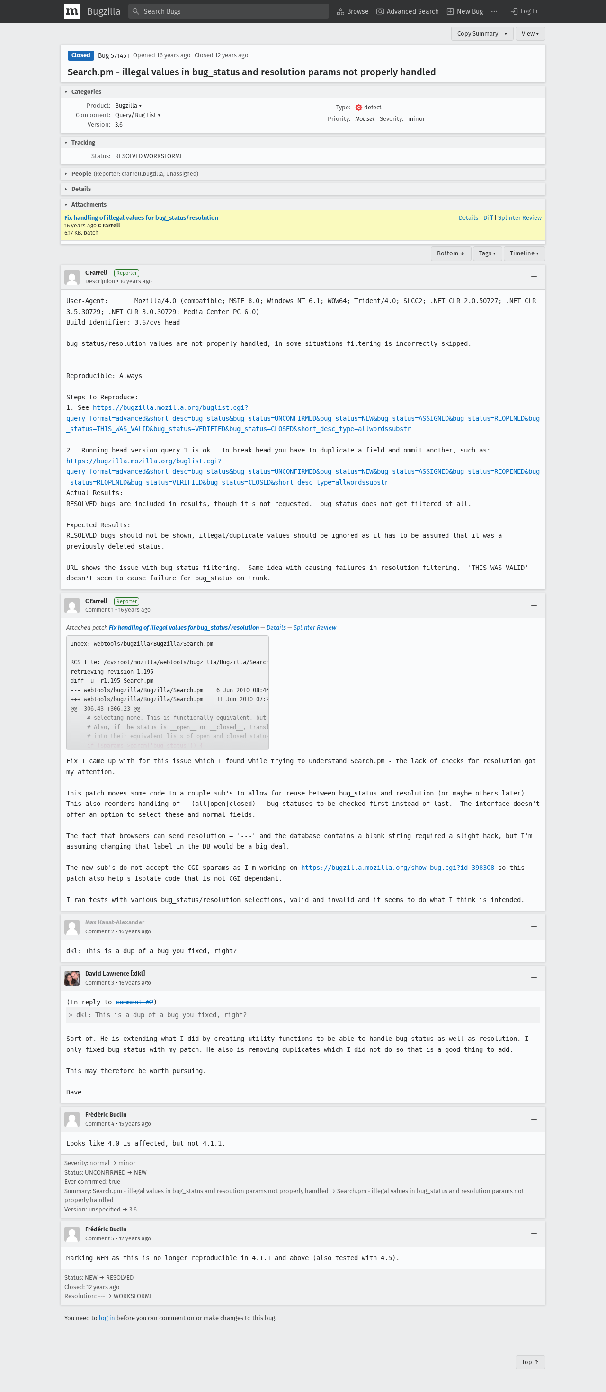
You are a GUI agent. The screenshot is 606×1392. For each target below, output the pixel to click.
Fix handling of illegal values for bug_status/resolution (141, 217)
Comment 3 (99, 982)
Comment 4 (99, 1124)
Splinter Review (520, 217)
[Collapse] (534, 277)
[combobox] (228, 11)
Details (468, 217)
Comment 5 (99, 1238)
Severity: (391, 118)
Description (100, 281)
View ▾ (530, 33)
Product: (98, 105)
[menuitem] (353, 11)
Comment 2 (99, 931)
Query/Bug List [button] (138, 114)
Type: (343, 107)
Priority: (339, 118)
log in (107, 1317)
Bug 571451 (113, 56)
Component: (93, 114)
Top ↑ (530, 1361)
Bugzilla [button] (128, 105)
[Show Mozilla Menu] (72, 11)
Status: (100, 156)
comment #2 (134, 1002)
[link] (167, 692)
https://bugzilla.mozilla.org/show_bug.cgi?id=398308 (397, 867)
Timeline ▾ (524, 253)
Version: (99, 124)
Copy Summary (477, 33)
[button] (524, 11)
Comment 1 (99, 609)
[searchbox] (228, 11)
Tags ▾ (487, 253)
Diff (488, 217)
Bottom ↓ (451, 253)
